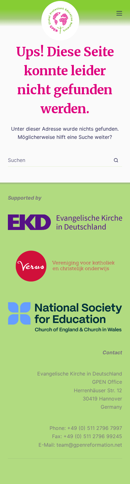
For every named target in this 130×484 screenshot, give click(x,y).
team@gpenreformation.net (89, 445)
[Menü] (119, 13)
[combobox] (59, 160)
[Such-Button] (116, 160)
